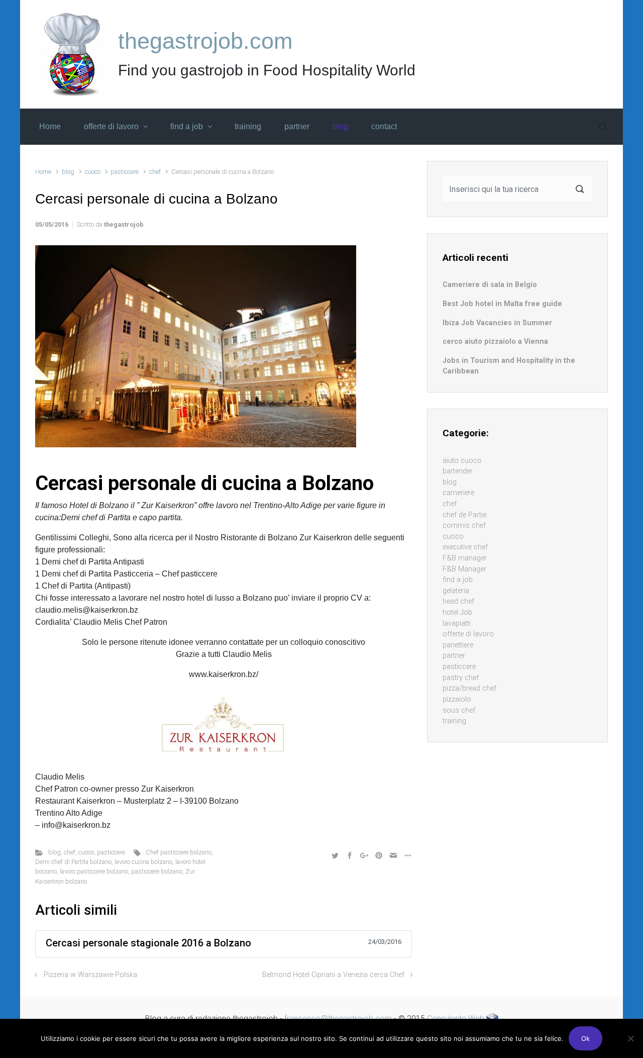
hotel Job (457, 612)
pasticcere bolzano (156, 871)
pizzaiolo (457, 699)
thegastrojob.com (205, 41)
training (454, 721)
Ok (585, 1038)
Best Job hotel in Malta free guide (502, 304)
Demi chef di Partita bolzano (73, 861)
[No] (630, 1038)
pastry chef (461, 678)
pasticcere (125, 171)
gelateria (456, 591)
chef (155, 171)
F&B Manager (464, 569)
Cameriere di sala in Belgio (490, 284)
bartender (458, 471)
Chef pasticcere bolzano (178, 852)
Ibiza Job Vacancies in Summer (497, 323)
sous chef (459, 710)
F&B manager (465, 558)
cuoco (92, 171)
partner (454, 655)
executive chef (465, 547)
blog (68, 171)
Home (43, 171)
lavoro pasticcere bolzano (94, 871)
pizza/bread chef (469, 688)
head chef (458, 601)
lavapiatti (457, 623)
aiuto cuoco (462, 460)
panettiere (458, 645)
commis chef (464, 525)
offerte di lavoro (468, 634)
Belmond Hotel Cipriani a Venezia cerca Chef (333, 975)
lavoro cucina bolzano (143, 861)
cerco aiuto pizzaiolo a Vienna (495, 341)
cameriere (458, 493)
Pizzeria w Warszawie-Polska (90, 975)
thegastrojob (124, 224)
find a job (458, 579)
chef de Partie (464, 515)
